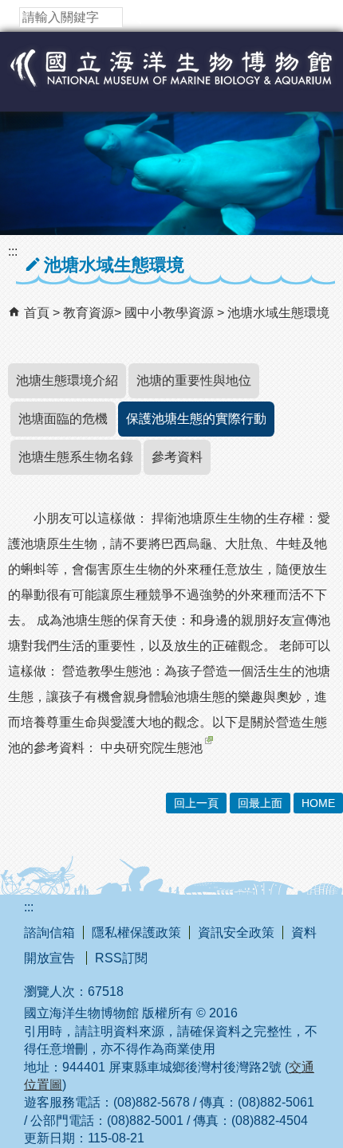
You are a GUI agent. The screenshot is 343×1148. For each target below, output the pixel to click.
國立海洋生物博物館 (171, 84)
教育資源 (88, 312)
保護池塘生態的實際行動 (196, 418)
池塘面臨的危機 (63, 418)
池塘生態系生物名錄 (75, 457)
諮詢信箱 (49, 932)
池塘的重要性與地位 (193, 380)
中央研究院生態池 (152, 747)
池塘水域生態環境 (278, 312)
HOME (318, 803)
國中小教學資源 (170, 312)
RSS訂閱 (121, 958)
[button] (135, 17)
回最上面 (260, 803)
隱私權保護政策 (136, 932)
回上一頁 (196, 803)
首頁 (36, 312)
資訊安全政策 (236, 932)
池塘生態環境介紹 (67, 380)
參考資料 (177, 457)
